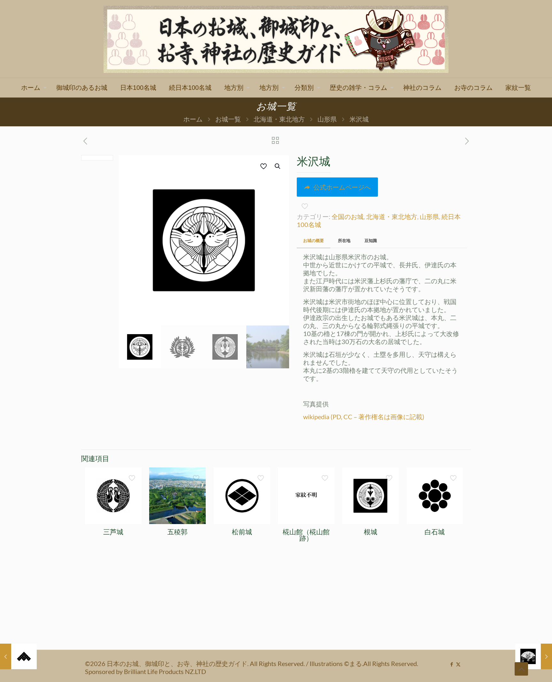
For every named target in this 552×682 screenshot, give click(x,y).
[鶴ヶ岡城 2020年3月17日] (18, 656)
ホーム (193, 119)
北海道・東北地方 (279, 119)
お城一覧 (228, 119)
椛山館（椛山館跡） (306, 535)
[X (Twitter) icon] (458, 664)
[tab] (313, 240)
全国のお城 (348, 216)
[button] (278, 166)
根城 (370, 532)
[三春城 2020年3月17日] (533, 656)
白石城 (435, 532)
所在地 (344, 240)
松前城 (242, 532)
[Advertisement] (276, 602)
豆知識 (370, 240)
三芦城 (113, 532)
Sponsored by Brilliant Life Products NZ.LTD (145, 671)
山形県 (327, 119)
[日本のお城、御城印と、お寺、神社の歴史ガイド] (275, 39)
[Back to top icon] (521, 669)
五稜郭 (177, 532)
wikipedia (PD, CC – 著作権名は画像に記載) (363, 416)
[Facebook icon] (451, 664)
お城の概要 (313, 240)
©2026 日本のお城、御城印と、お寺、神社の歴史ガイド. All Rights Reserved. (195, 663)
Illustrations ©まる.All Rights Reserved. (364, 663)
